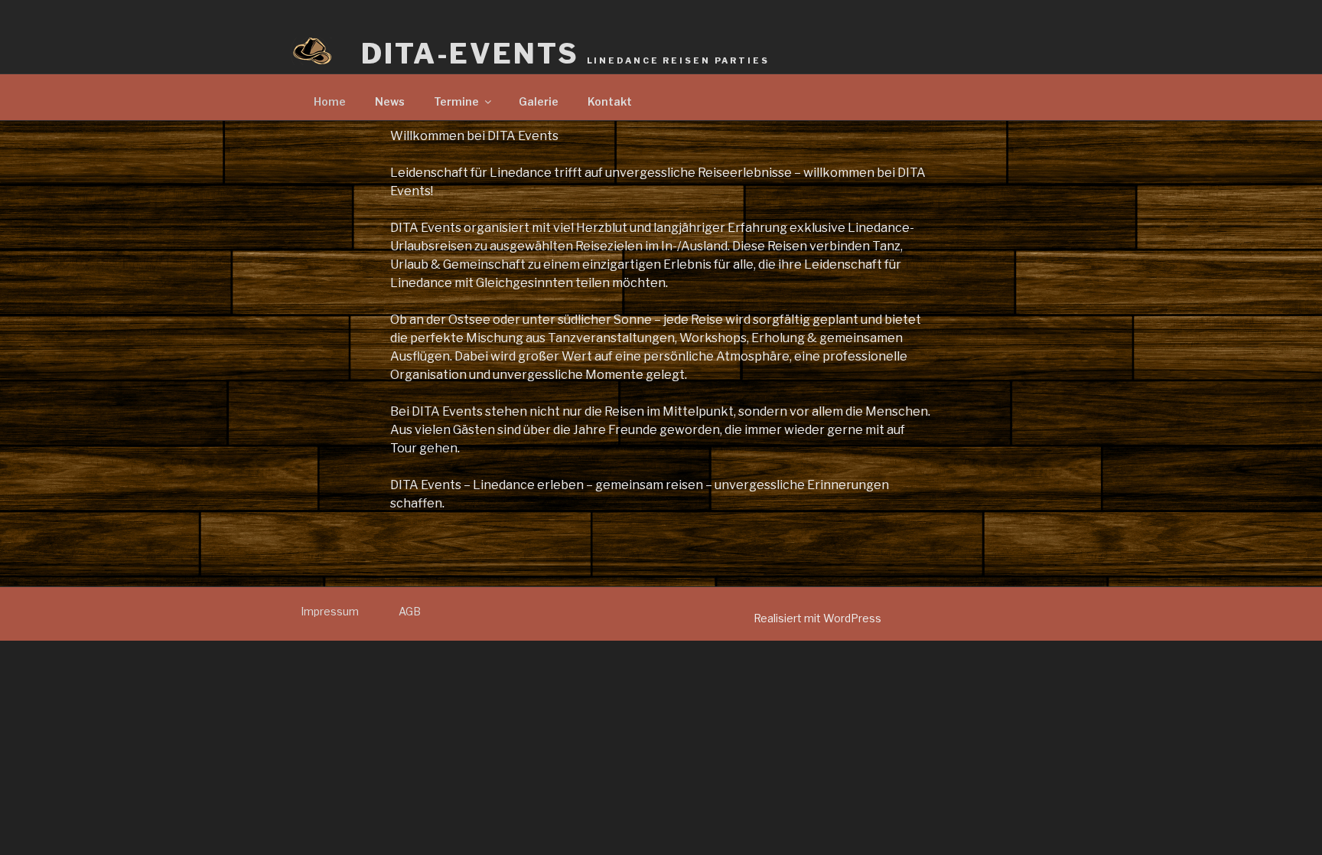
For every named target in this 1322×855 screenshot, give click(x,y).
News (390, 101)
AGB (410, 611)
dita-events (565, 53)
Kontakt (610, 101)
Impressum (330, 611)
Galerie (538, 101)
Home (330, 101)
